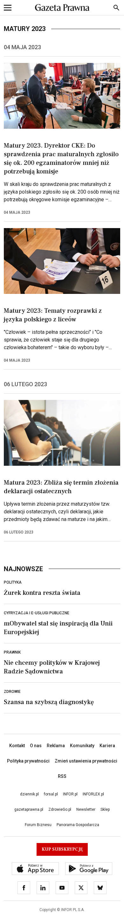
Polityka (13, 582)
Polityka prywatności (28, 760)
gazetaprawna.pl (28, 809)
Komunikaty (82, 745)
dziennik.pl (29, 794)
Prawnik (12, 652)
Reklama (56, 745)
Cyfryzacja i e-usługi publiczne (36, 613)
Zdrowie (12, 691)
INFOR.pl (70, 794)
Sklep (105, 809)
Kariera (107, 745)
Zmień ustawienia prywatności (86, 760)
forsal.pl (51, 794)
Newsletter (85, 809)
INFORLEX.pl (93, 794)
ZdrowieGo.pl (59, 809)
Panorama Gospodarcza (78, 825)
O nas (36, 745)
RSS (62, 776)
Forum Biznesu (38, 825)
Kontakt (17, 745)
